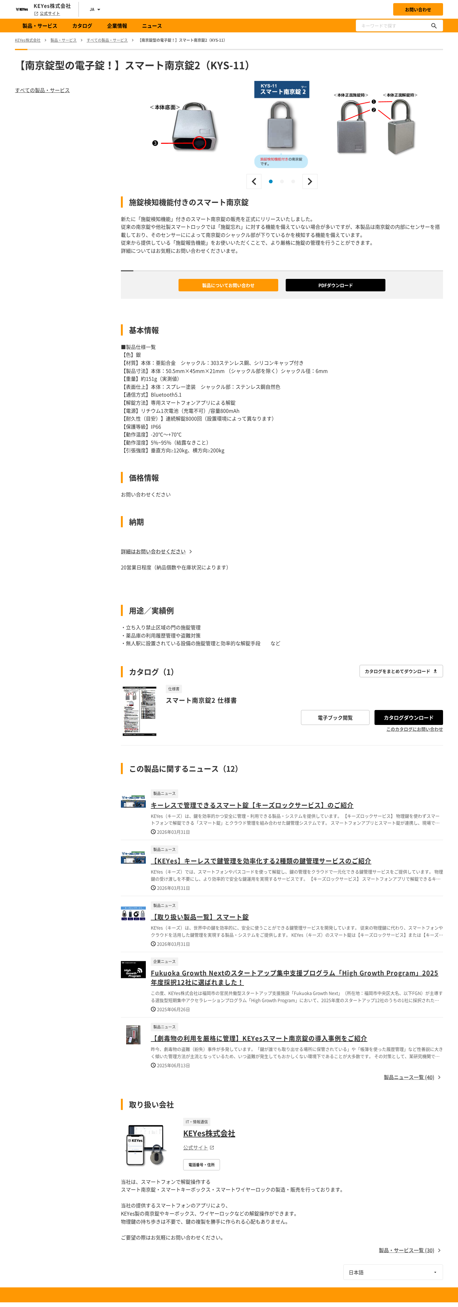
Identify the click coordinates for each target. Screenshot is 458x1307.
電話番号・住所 (201, 1165)
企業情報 (117, 25)
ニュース (152, 25)
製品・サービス (39, 25)
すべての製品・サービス (42, 90)
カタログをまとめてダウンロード (397, 671)
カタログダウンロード (409, 717)
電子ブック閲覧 (335, 717)
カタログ (82, 25)
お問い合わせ (418, 9)
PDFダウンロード (335, 285)
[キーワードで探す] (434, 25)
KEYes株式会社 (209, 1133)
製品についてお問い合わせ (228, 285)
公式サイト (50, 13)
